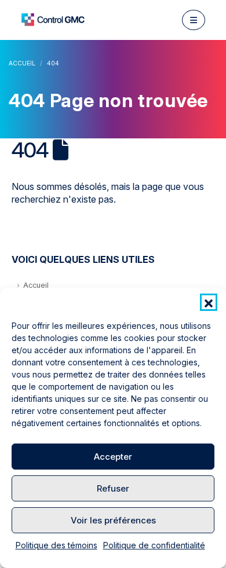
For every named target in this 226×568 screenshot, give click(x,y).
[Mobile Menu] (193, 20)
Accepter (113, 456)
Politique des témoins (56, 545)
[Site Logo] (53, 20)
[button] (208, 302)
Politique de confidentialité (154, 545)
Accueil (36, 285)
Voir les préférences (113, 520)
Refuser (113, 488)
